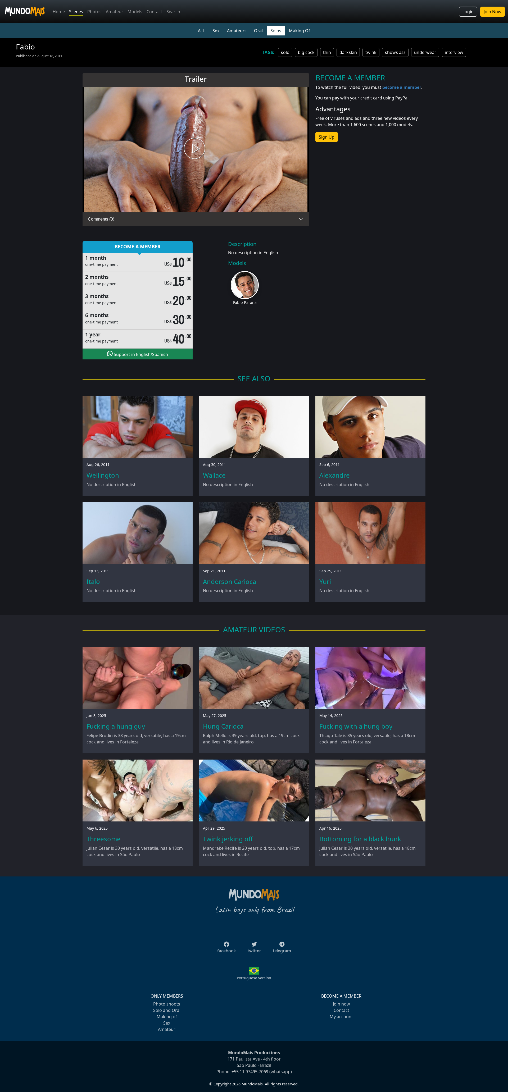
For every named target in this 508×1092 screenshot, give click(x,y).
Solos (275, 31)
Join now (341, 1004)
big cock (306, 52)
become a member (401, 87)
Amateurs (237, 31)
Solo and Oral (166, 1010)
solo (285, 52)
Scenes (76, 12)
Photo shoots (166, 1004)
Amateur (114, 12)
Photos (94, 12)
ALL (201, 31)
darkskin (348, 52)
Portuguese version (254, 977)
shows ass (395, 52)
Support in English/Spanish (140, 354)
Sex (215, 31)
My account (341, 1017)
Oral (258, 31)
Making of (167, 1017)
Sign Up (326, 137)
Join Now (492, 12)
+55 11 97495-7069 (250, 1072)
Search (173, 12)
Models (135, 12)
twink (371, 52)
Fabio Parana (245, 302)
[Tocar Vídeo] (195, 149)
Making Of (299, 31)
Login (468, 12)
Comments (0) (101, 219)
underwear (425, 52)
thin (327, 52)
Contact (154, 12)
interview (454, 52)
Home (59, 12)
